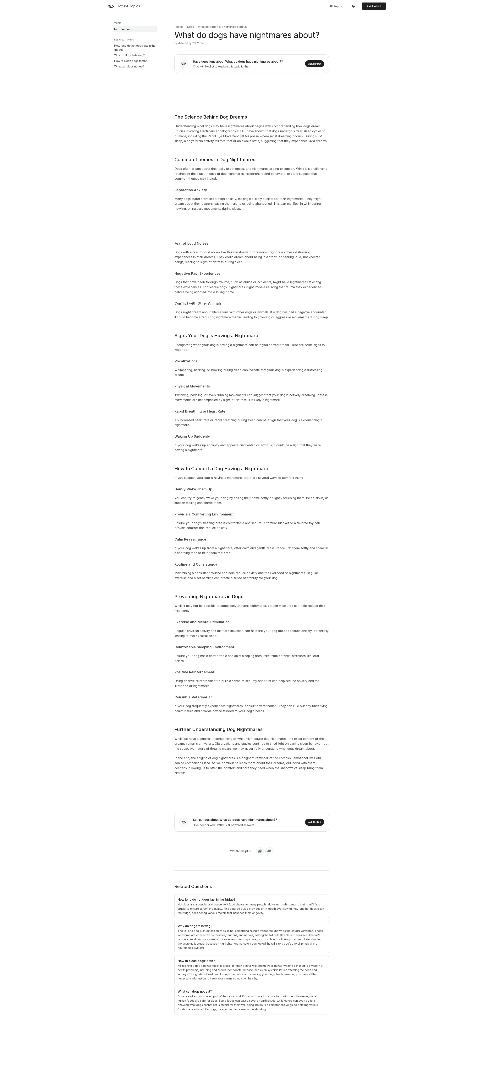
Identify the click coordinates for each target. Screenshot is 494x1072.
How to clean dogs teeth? (130, 60)
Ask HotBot (374, 6)
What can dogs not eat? (129, 66)
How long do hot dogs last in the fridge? (135, 47)
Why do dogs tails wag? (129, 55)
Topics (178, 26)
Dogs (190, 26)
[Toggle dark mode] (353, 6)
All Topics (336, 6)
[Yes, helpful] (260, 851)
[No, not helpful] (269, 851)
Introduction (122, 29)
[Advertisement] (251, 90)
